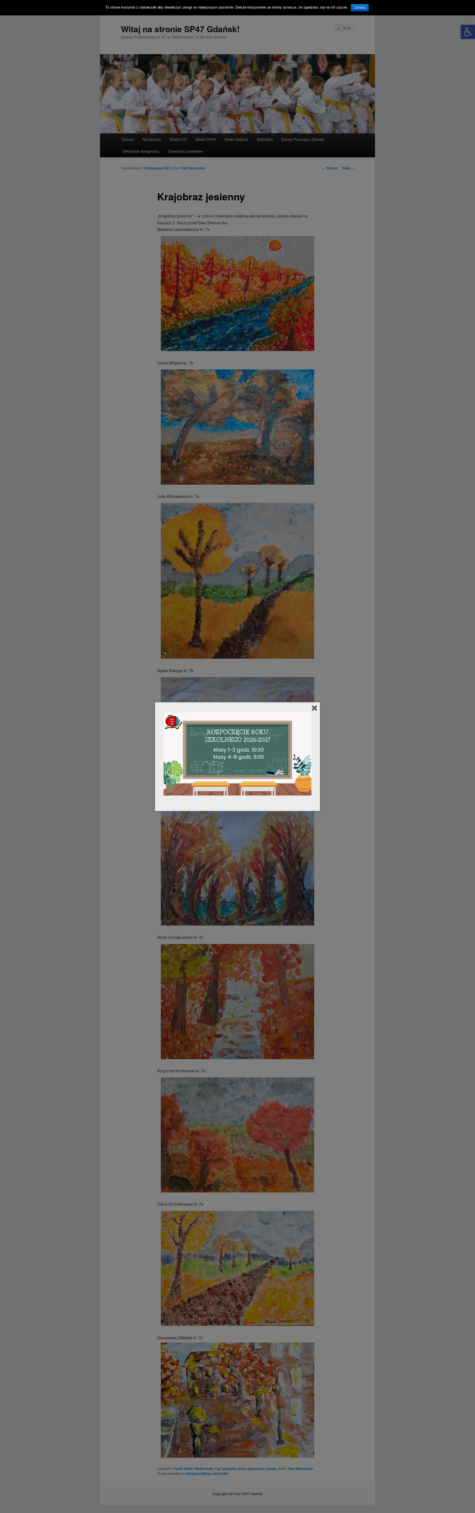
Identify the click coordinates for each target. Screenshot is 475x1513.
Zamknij (360, 8)
